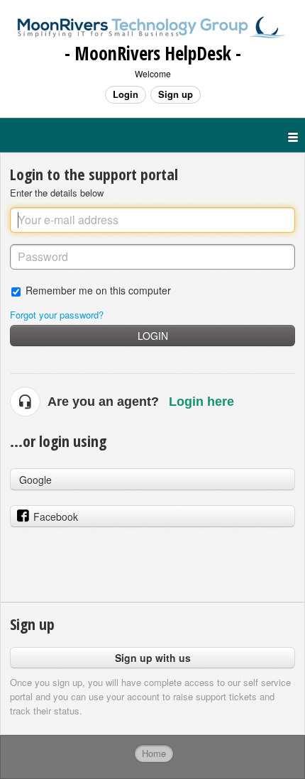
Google (35, 480)
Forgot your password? (57, 314)
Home (154, 753)
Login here (201, 401)
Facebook (55, 516)
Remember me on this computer (98, 290)
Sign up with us (153, 658)
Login (153, 335)
